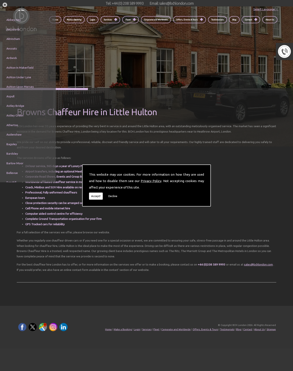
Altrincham (13, 39)
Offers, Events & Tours (187, 19)
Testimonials (217, 19)
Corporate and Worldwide (156, 19)
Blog (234, 19)
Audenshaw (14, 134)
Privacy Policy (151, 181)
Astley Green (14, 115)
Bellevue (12, 173)
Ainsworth (13, 29)
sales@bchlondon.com (258, 264)
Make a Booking (74, 19)
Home (108, 329)
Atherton (12, 125)
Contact (248, 19)
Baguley (11, 144)
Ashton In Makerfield (19, 67)
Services (108, 19)
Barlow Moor (14, 163)
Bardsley (12, 153)
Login (92, 19)
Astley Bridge (15, 105)
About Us (270, 19)
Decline (112, 196)
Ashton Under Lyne (18, 77)
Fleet (128, 19)
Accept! (96, 196)
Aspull (10, 96)
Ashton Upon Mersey (20, 86)
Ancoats (11, 48)
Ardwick (11, 58)
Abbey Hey (13, 19)
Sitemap (271, 329)
